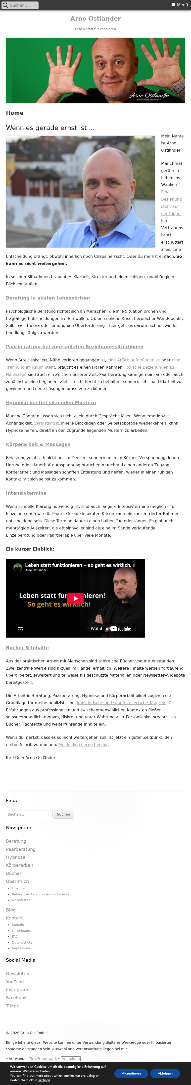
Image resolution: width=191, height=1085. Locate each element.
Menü (182, 4)
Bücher (13, 873)
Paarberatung (21, 849)
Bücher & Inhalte (27, 647)
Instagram (17, 989)
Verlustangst (46, 423)
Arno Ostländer (95, 18)
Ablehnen (165, 1073)
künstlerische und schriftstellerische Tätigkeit (124, 702)
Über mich (17, 881)
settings (44, 1080)
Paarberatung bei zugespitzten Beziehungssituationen (74, 346)
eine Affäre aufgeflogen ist (133, 360)
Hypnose (15, 857)
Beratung (16, 841)
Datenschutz (22, 942)
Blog (11, 909)
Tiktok (12, 1005)
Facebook (16, 997)
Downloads (21, 931)
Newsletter (21, 900)
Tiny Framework (43, 1059)
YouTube (15, 981)
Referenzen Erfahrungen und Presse (40, 894)
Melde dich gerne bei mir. (83, 744)
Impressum (21, 948)
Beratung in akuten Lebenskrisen (48, 298)
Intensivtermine (26, 493)
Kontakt (14, 917)
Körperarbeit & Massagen (38, 444)
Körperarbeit (19, 865)
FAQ (15, 936)
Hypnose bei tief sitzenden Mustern (51, 402)
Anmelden (71, 1059)
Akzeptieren (131, 1073)
